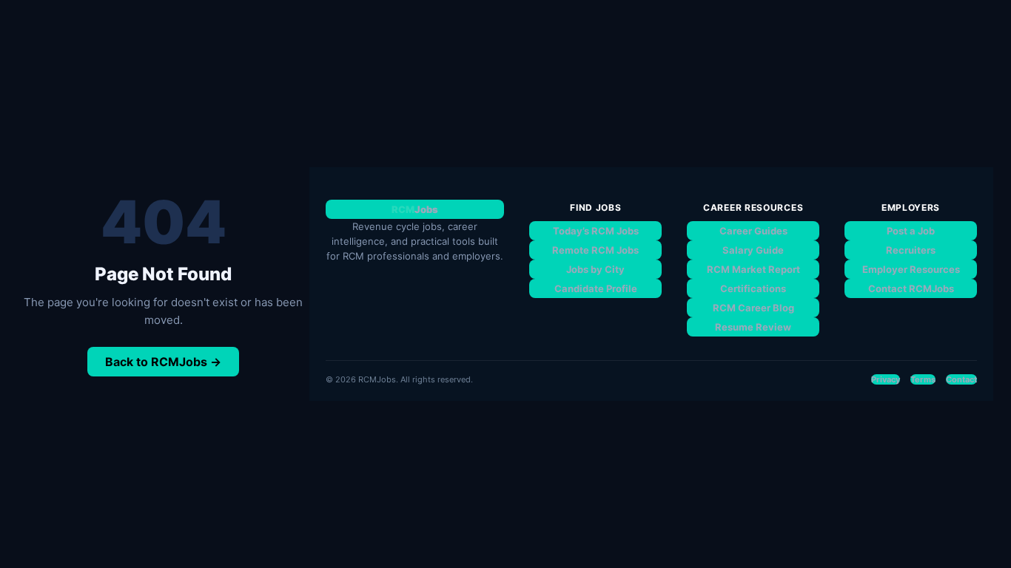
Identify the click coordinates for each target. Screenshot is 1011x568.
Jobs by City (595, 269)
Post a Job (911, 231)
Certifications (753, 288)
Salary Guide (753, 250)
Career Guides (753, 231)
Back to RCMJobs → (163, 361)
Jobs (415, 209)
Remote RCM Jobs (595, 250)
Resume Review (753, 327)
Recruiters (911, 250)
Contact (961, 379)
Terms (923, 379)
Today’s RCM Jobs (596, 231)
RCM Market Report (753, 269)
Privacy (885, 379)
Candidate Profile (595, 288)
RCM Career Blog (753, 308)
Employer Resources (911, 269)
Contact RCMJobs (911, 288)
